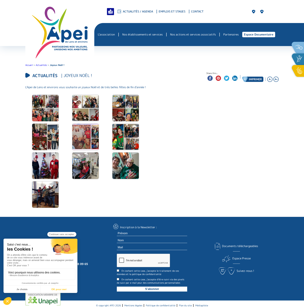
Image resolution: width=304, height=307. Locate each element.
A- (270, 79)
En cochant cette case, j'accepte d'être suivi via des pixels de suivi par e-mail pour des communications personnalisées (150, 281)
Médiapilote (201, 305)
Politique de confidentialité (160, 305)
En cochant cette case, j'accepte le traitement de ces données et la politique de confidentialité (148, 272)
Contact (197, 11)
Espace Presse (241, 258)
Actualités (41, 65)
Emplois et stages (172, 11)
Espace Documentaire (258, 34)
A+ (276, 79)
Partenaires (231, 34)
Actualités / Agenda (138, 11)
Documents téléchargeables (240, 246)
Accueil (29, 65)
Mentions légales (133, 305)
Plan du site (185, 305)
